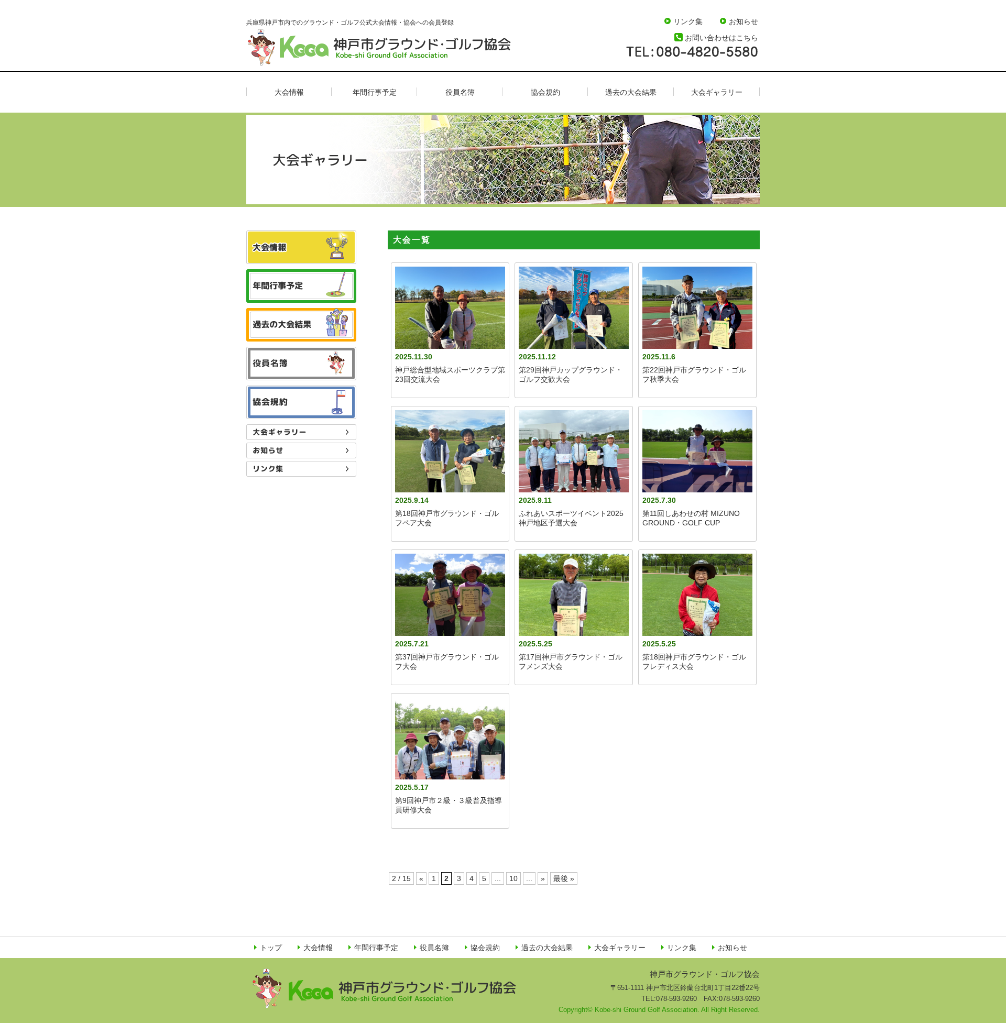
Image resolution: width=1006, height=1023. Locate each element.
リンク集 (688, 21)
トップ (271, 947)
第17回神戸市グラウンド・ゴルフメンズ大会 (570, 661)
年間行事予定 (375, 92)
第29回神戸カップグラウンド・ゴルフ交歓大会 (570, 374)
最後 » (563, 878)
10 (513, 878)
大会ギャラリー (716, 92)
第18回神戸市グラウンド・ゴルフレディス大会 (694, 661)
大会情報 (289, 92)
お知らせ (743, 21)
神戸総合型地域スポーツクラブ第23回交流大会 (450, 374)
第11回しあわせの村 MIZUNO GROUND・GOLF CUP (691, 518)
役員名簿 (460, 92)
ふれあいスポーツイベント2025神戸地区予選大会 (571, 518)
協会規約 (545, 92)
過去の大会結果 (631, 92)
